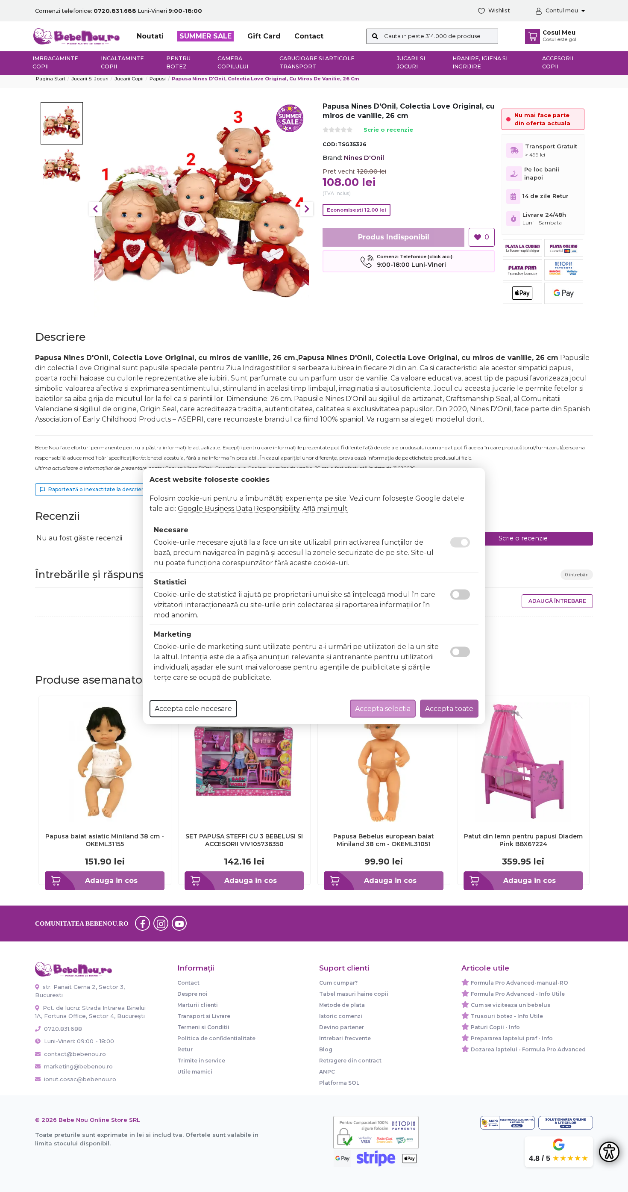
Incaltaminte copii (122, 62)
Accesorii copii (557, 62)
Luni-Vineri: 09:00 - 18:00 (78, 1041)
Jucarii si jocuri (411, 62)
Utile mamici (194, 1071)
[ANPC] (507, 1123)
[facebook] (142, 923)
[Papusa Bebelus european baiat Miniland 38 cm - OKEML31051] (383, 762)
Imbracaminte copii (55, 62)
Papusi (158, 79)
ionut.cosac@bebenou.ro (80, 1079)
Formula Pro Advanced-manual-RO (519, 983)
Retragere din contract (350, 1060)
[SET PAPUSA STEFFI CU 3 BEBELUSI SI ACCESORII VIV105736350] (244, 762)
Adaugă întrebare (557, 601)
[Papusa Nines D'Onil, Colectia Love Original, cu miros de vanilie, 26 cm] (201, 209)
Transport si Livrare (203, 1016)
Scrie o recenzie (388, 130)
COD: (330, 144)
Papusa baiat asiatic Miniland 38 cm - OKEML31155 (104, 840)
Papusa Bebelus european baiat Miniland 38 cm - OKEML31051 (383, 840)
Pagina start (50, 79)
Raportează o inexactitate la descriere (97, 489)
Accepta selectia (383, 709)
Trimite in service (201, 1060)
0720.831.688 (62, 1028)
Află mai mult (325, 509)
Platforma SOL (339, 1083)
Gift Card (264, 36)
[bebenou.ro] (76, 36)
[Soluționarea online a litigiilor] (565, 1123)
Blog (325, 1049)
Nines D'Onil (364, 157)
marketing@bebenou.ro (78, 1066)
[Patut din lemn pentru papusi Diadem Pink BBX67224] (523, 762)
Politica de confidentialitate (216, 1038)
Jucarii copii (129, 79)
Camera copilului (232, 62)
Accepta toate (449, 709)
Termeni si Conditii (203, 1027)
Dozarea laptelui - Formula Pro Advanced (528, 1049)
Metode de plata (342, 1005)
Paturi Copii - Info (495, 1027)
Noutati (150, 36)
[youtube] (179, 923)
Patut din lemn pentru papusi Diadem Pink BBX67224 (523, 840)
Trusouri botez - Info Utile (507, 1016)
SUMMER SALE (205, 36)
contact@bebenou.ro (75, 1053)
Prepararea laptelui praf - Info (512, 1038)
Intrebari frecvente (345, 1038)
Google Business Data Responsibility (238, 509)
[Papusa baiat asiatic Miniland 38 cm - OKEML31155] (104, 762)
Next (306, 209)
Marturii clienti (197, 1005)
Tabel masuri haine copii (353, 994)
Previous (95, 209)
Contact (308, 36)
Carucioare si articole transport (317, 62)
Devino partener (341, 1027)
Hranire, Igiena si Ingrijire (480, 62)
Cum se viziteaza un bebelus (510, 1005)
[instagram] (161, 923)
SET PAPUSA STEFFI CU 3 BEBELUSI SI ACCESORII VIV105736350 (244, 840)
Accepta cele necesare (193, 709)
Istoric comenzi (340, 1016)
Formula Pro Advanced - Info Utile (518, 994)
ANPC (327, 1071)
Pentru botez (178, 62)
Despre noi (192, 994)
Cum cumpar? (338, 983)
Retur (185, 1049)
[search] (375, 36)
